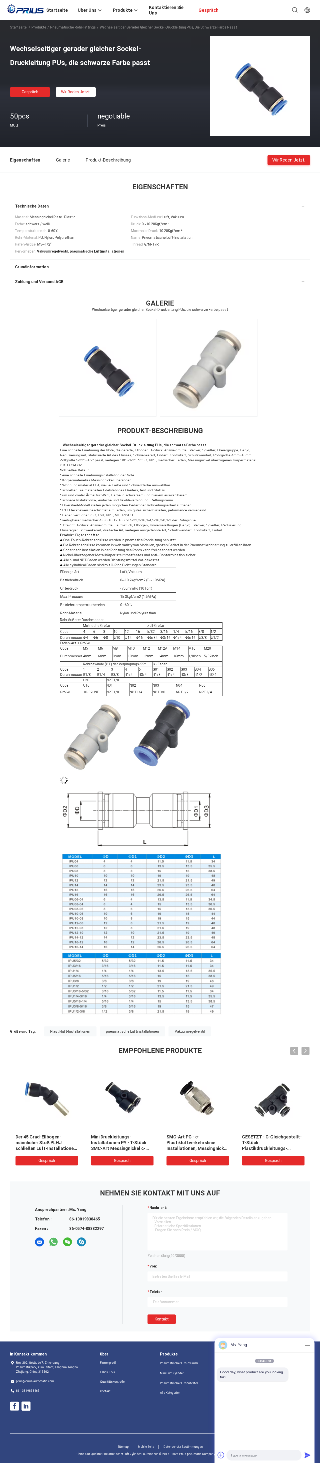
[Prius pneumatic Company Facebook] (14, 1406)
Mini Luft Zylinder (172, 1373)
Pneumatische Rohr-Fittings (73, 27)
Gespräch (30, 92)
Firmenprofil (108, 1362)
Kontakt (161, 1319)
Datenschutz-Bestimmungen (183, 1446)
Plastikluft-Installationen (70, 1031)
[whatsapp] (53, 1241)
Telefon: (157, 1292)
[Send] (308, 1454)
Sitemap (123, 1446)
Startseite (18, 27)
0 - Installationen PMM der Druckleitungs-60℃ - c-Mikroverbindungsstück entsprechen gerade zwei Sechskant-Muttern (269, 1148)
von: (153, 1266)
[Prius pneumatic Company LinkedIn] (26, 1406)
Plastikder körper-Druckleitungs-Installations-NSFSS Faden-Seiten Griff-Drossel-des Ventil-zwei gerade (120, 1148)
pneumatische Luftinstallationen (132, 1031)
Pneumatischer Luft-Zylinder (179, 1363)
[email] (39, 1241)
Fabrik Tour (107, 1372)
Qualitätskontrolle (112, 1381)
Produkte (39, 27)
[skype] (81, 1241)
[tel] (95, 1241)
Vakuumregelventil (190, 1031)
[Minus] (307, 1345)
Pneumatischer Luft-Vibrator (179, 1383)
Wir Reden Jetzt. (75, 92)
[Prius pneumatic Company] (25, 9)
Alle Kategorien (170, 1392)
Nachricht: (158, 1208)
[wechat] (67, 1241)
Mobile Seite (146, 1446)
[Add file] (221, 1454)
